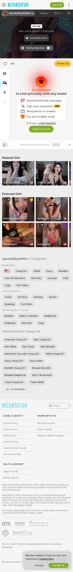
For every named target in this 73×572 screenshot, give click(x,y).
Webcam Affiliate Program (51, 435)
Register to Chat (41, 129)
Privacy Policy (10, 423)
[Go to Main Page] (22, 5)
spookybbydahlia (14, 258)
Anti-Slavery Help (12, 454)
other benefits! (47, 123)
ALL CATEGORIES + (16, 389)
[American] (7, 271)
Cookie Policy (46, 559)
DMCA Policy (10, 435)
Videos (45, 13)
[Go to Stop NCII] (22, 533)
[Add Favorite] (5, 63)
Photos (60, 13)
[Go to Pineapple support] (6, 533)
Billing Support (10, 478)
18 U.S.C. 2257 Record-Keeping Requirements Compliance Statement (32, 546)
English (56, 406)
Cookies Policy (11, 442)
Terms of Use (10, 429)
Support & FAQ (10, 471)
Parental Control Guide (14, 448)
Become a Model (46, 423)
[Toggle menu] (4, 5)
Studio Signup (45, 429)
